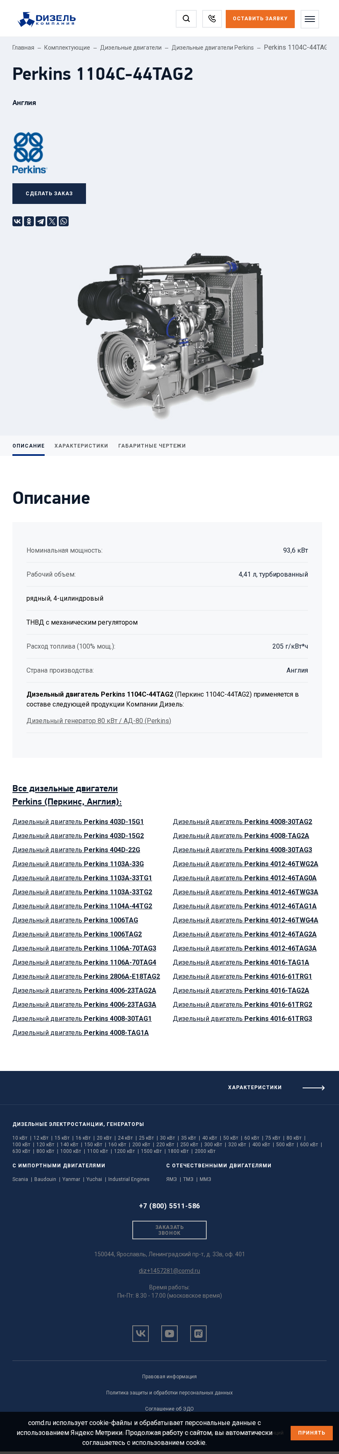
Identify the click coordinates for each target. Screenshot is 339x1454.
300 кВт (215, 1144)
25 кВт (148, 1138)
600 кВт (311, 1144)
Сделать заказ (49, 193)
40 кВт (211, 1138)
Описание (28, 446)
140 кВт (71, 1144)
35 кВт (190, 1138)
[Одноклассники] (29, 221)
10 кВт (21, 1138)
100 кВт (23, 1144)
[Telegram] (40, 221)
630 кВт (23, 1151)
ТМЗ (190, 1179)
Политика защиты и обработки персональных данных (169, 1393)
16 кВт (85, 1138)
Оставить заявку (260, 19)
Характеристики (81, 446)
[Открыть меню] (310, 19)
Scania (22, 1179)
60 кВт (253, 1138)
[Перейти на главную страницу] (50, 20)
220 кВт (167, 1144)
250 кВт (191, 1144)
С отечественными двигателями (219, 1166)
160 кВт (119, 1144)
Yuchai (96, 1179)
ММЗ (205, 1179)
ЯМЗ (173, 1179)
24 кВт (127, 1138)
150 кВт (95, 1144)
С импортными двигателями (58, 1166)
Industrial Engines (129, 1179)
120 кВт (47, 1144)
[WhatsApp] (64, 221)
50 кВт (232, 1138)
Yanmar (73, 1179)
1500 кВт (153, 1151)
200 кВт (143, 1144)
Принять (311, 1433)
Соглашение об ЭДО (169, 1409)
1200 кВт (126, 1151)
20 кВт (106, 1138)
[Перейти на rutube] (198, 1333)
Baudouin (47, 1179)
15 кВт (64, 1138)
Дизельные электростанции (57, 1124)
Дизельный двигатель (78, 822)
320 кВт (239, 1144)
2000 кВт (205, 1151)
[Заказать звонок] (212, 19)
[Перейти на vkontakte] (140, 1333)
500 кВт (287, 1144)
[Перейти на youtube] (169, 1333)
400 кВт (263, 1144)
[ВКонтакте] (17, 221)
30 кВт (169, 1138)
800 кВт (47, 1151)
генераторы (125, 1124)
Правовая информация (169, 1377)
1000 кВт (72, 1151)
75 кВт (274, 1138)
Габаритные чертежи (152, 446)
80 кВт (296, 1138)
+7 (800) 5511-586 (170, 1206)
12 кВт (43, 1138)
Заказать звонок (169, 1230)
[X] (52, 221)
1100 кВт (99, 1151)
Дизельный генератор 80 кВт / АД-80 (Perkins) (98, 721)
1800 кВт (180, 1151)
